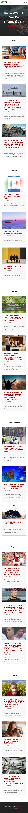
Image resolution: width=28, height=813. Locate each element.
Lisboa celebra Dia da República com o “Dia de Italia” (13, 196)
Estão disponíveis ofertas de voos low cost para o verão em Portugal (14, 486)
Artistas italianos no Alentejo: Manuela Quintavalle (12, 741)
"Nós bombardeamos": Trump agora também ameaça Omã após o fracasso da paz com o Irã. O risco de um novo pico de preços (12, 105)
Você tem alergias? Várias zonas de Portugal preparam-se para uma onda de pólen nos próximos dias (14, 702)
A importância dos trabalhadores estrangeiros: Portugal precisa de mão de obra (13, 356)
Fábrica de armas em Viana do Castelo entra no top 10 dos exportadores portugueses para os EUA (13, 780)
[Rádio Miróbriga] (6, 2)
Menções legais (19, 806)
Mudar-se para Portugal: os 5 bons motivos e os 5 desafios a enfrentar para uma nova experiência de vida (13, 396)
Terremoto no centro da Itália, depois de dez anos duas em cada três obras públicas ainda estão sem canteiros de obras (14, 144)
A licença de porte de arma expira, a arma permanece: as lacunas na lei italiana (14, 65)
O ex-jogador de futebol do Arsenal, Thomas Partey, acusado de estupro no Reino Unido (13, 571)
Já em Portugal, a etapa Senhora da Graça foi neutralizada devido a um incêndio (14, 449)
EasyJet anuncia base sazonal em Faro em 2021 (13, 232)
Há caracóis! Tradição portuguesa (12, 523)
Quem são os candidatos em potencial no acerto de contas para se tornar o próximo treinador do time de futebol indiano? (14, 609)
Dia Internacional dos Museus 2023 (12, 267)
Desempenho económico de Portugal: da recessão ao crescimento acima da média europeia (14, 318)
